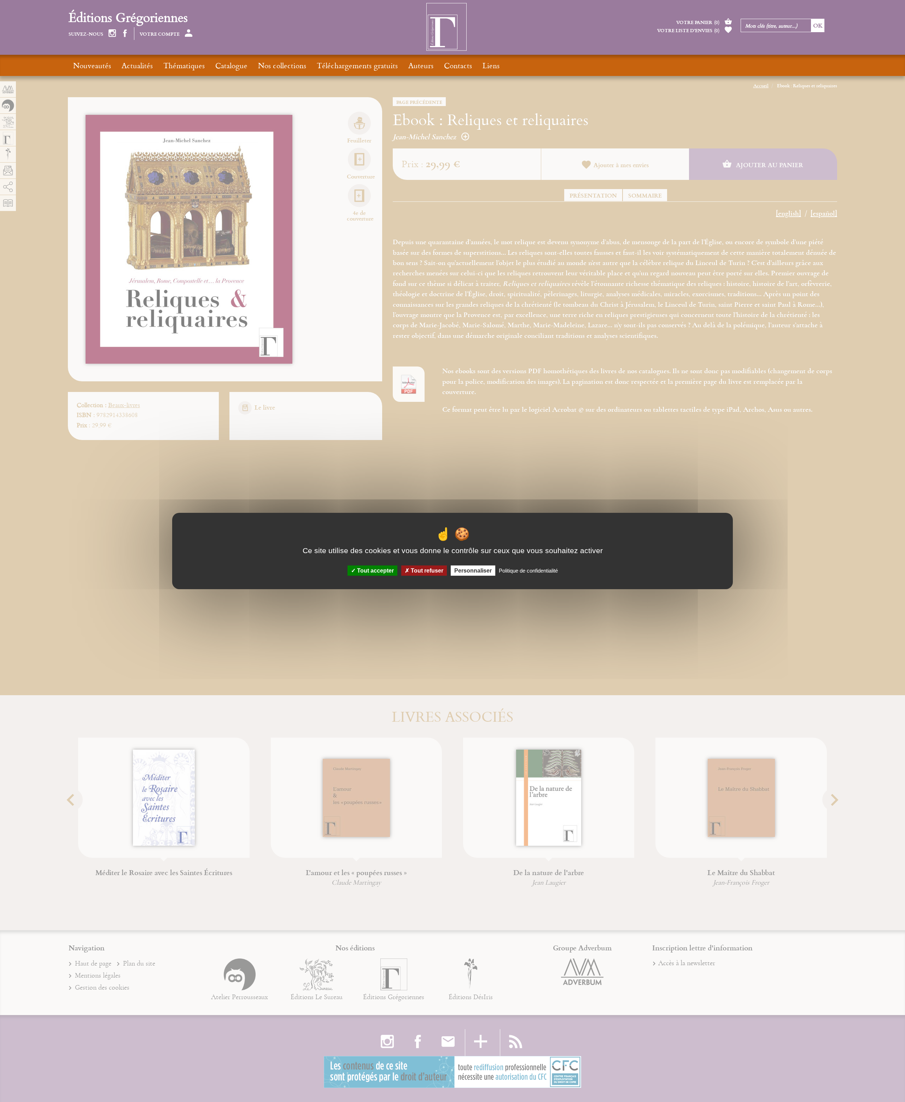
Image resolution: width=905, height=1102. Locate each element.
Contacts (458, 65)
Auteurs (420, 65)
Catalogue (231, 65)
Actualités (137, 65)
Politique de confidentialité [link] (528, 571)
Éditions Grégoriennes (128, 17)
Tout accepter (375, 571)
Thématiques (184, 65)
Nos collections (282, 65)
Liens (491, 65)
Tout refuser (426, 571)
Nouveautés (92, 65)
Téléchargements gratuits (357, 65)
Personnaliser (473, 571)
